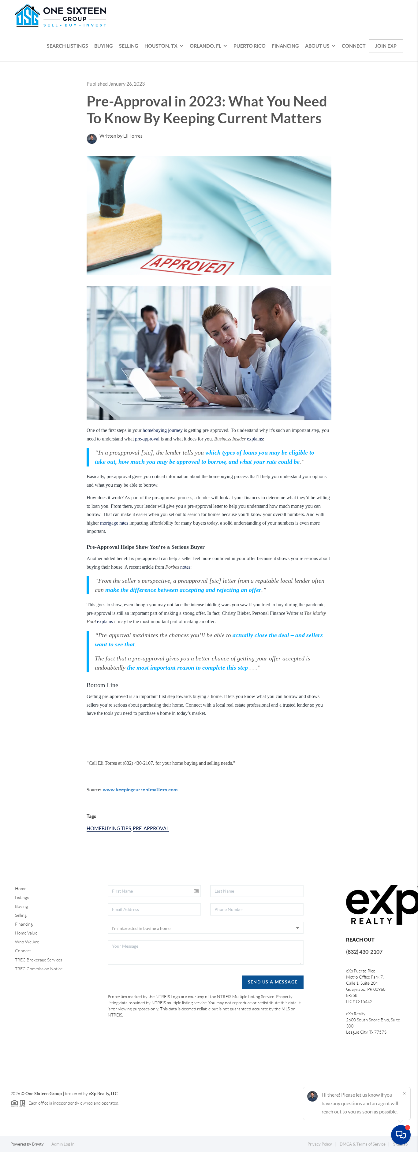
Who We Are (27, 941)
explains (255, 438)
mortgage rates (114, 523)
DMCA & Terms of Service (363, 1144)
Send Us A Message (273, 981)
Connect (354, 46)
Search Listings (67, 46)
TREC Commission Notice (38, 968)
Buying (103, 46)
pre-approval (147, 438)
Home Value (26, 933)
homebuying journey (163, 430)
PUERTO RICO (249, 46)
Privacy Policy (320, 1144)
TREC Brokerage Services (38, 959)
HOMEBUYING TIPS (109, 828)
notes (185, 567)
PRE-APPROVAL (151, 828)
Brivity (38, 1144)
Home (20, 888)
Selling (128, 46)
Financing (285, 46)
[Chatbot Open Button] (401, 1135)
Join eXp (386, 46)
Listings (22, 897)
